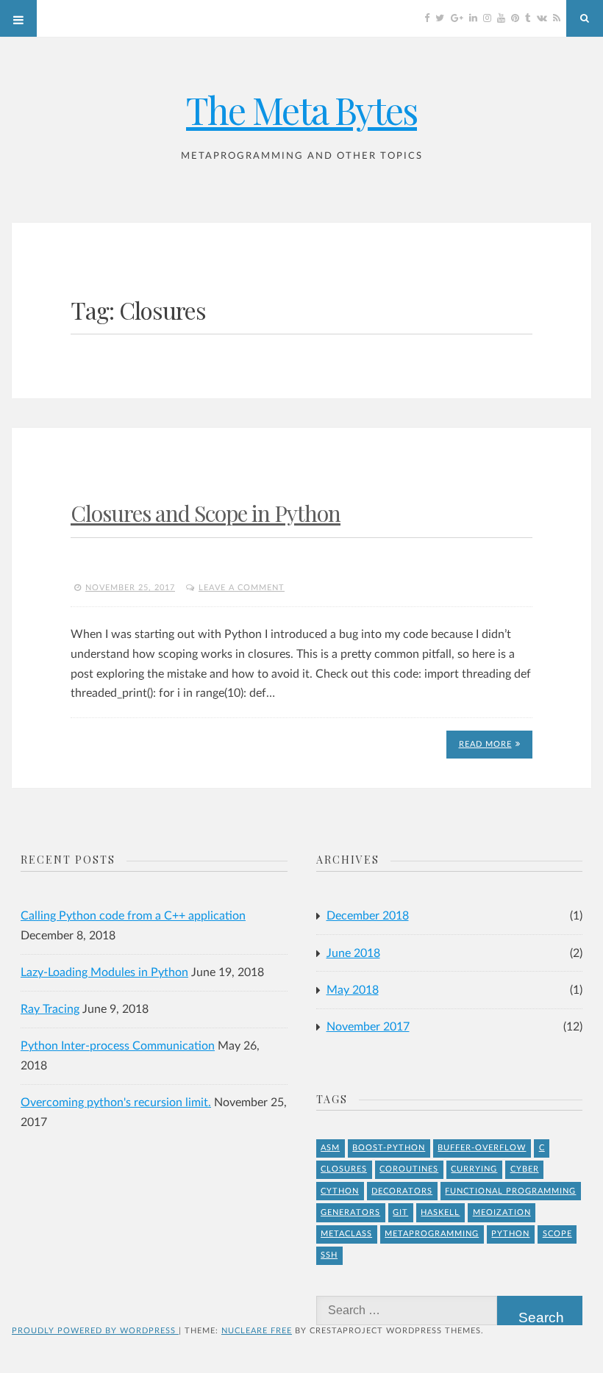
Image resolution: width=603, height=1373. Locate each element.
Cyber (524, 1169)
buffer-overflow (482, 1148)
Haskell (440, 1212)
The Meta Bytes (301, 110)
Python (510, 1234)
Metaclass (346, 1234)
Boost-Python (388, 1148)
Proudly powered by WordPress (95, 1331)
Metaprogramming (432, 1234)
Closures (344, 1169)
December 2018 (368, 916)
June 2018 (353, 953)
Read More (485, 744)
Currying (474, 1169)
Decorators (401, 1191)
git (400, 1212)
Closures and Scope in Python (205, 513)
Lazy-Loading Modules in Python (104, 972)
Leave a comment (242, 588)
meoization (502, 1212)
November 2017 (368, 1027)
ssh (329, 1255)
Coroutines (408, 1169)
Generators (350, 1212)
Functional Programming (510, 1191)
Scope (557, 1234)
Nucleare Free (256, 1331)
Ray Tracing (50, 1009)
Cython (340, 1191)
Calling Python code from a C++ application (133, 916)
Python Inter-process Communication (118, 1046)
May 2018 (353, 990)
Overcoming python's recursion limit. (116, 1102)
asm (330, 1148)
